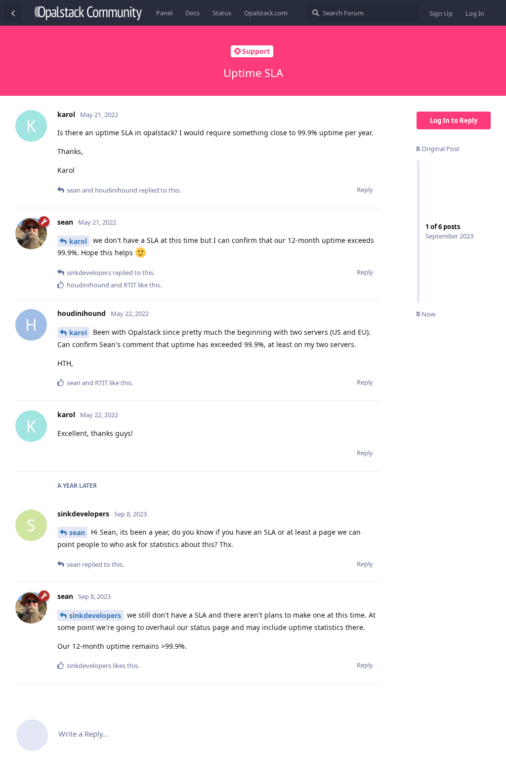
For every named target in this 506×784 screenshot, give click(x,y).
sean (77, 532)
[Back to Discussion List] (13, 13)
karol (78, 241)
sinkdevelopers (95, 615)
